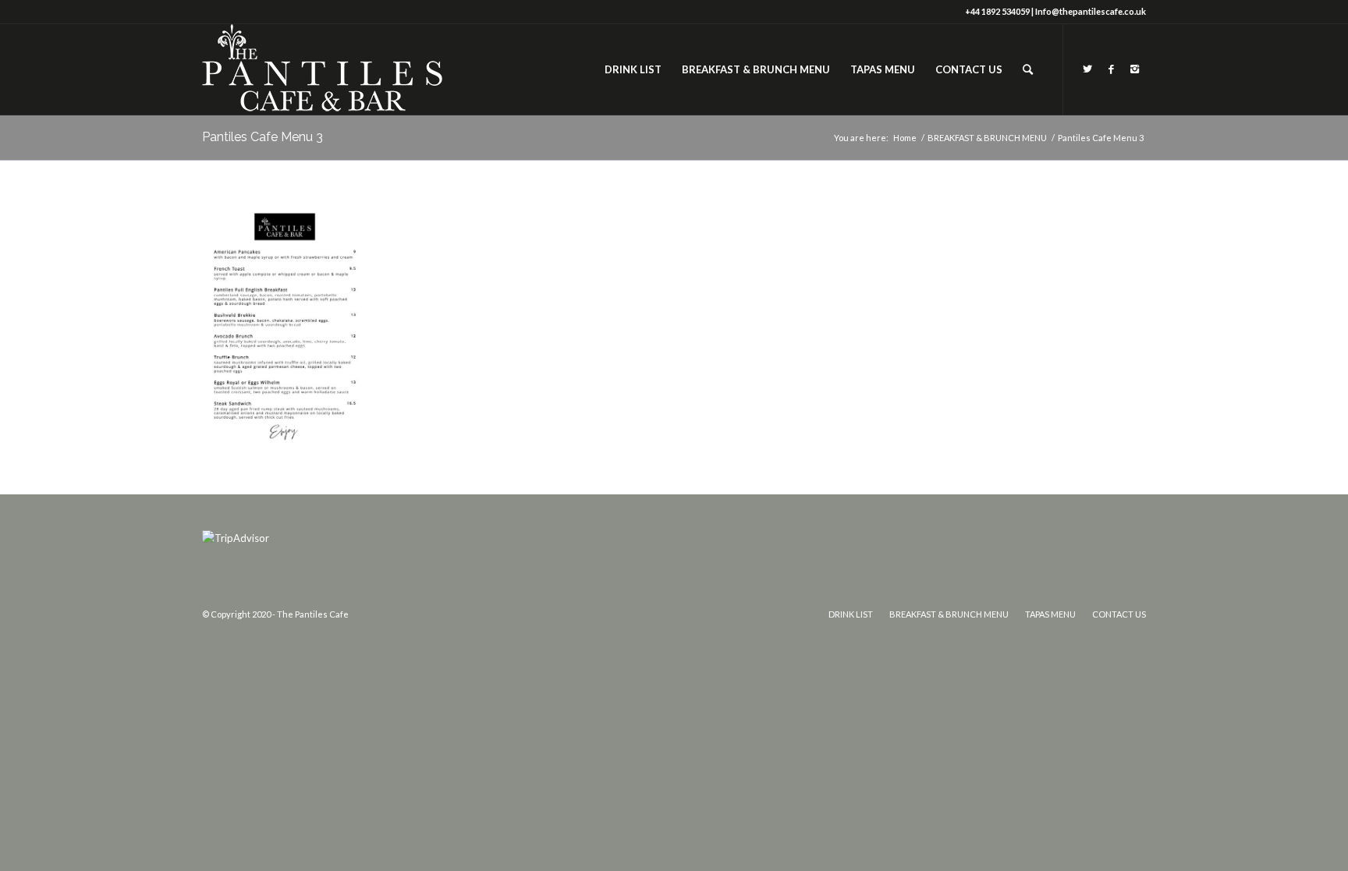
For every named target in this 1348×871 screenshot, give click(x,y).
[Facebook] (1111, 68)
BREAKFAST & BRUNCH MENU (987, 138)
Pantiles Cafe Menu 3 (262, 136)
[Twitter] (1087, 68)
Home (905, 138)
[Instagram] (1134, 68)
